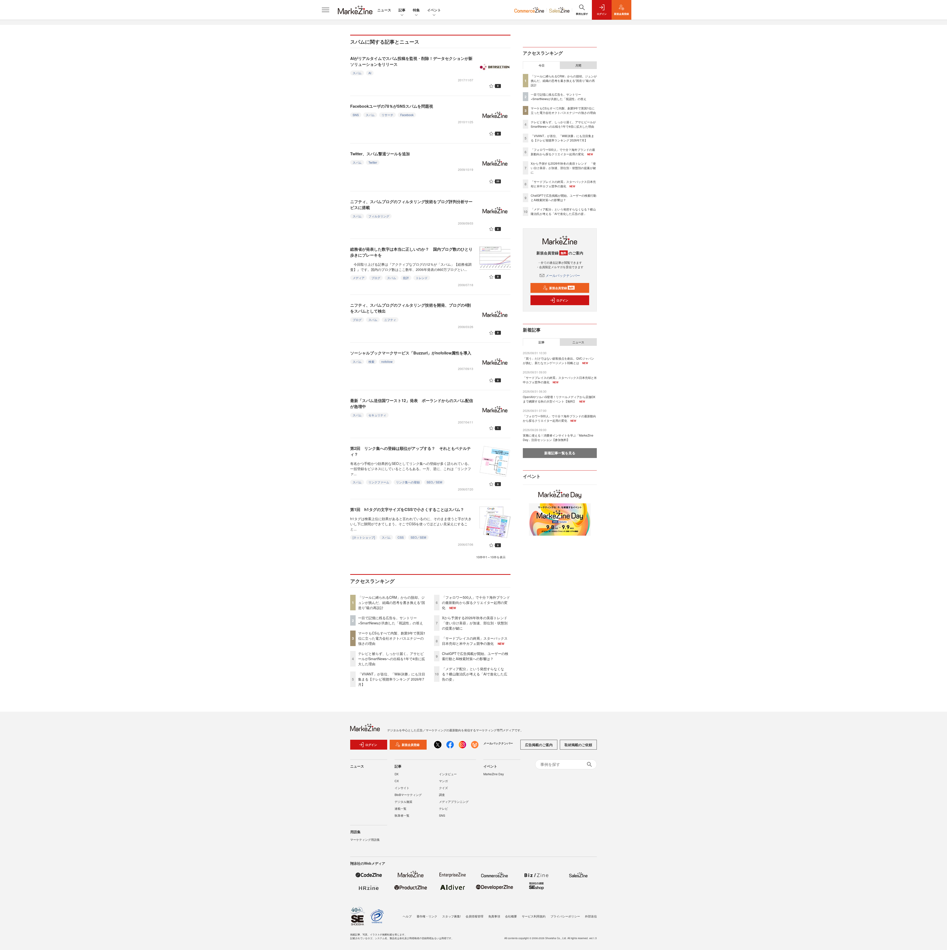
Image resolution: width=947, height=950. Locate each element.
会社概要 (511, 916)
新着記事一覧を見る (559, 452)
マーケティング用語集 (365, 839)
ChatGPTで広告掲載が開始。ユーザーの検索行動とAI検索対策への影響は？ (475, 656)
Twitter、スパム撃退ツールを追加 (380, 154)
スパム (357, 73)
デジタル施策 (403, 801)
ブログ (375, 278)
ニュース (384, 9)
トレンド (422, 278)
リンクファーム (378, 482)
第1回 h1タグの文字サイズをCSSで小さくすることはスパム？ (407, 509)
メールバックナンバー (563, 275)
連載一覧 (400, 808)
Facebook (407, 115)
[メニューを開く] (325, 10)
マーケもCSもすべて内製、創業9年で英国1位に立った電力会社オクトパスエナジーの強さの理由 (391, 638)
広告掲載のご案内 (539, 744)
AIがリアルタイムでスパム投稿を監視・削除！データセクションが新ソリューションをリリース (411, 61)
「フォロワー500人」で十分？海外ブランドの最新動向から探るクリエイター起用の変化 (476, 602)
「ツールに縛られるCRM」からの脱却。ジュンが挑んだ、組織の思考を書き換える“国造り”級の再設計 (391, 602)
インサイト (402, 788)
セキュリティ (377, 415)
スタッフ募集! (451, 916)
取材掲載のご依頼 (578, 744)
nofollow (387, 361)
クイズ (443, 788)
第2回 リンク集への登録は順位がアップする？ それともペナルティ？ (410, 451)
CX (397, 781)
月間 (578, 65)
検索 (371, 361)
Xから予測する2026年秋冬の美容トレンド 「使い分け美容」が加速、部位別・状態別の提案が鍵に (476, 623)
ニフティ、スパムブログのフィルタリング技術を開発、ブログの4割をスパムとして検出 (410, 308)
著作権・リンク (427, 916)
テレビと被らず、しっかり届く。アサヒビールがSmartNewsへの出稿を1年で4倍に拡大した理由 (391, 658)
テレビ (443, 808)
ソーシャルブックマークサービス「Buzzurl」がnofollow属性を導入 (410, 353)
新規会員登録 (561, 288)
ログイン (562, 300)
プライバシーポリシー (565, 916)
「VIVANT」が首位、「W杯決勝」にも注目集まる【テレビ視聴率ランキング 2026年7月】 (391, 679)
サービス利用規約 (534, 916)
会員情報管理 (474, 916)
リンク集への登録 (408, 482)
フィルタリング (378, 216)
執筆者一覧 (402, 815)
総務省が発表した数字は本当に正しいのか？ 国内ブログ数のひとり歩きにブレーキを (411, 252)
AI (369, 73)
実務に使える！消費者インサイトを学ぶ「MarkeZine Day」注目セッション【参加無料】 (558, 437)
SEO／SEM (434, 482)
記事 (402, 9)
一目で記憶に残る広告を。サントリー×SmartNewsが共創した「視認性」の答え (390, 620)
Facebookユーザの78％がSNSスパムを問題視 (391, 106)
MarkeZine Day (493, 774)
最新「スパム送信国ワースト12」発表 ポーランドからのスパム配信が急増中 (411, 403)
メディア (358, 278)
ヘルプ (407, 916)
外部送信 (591, 916)
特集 (416, 9)
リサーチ (387, 115)
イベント (434, 9)
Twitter (372, 162)
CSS (401, 537)
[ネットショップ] (364, 537)
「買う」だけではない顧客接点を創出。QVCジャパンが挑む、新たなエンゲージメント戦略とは (558, 360)
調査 (442, 794)
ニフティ (390, 319)
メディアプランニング (454, 801)
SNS (356, 115)
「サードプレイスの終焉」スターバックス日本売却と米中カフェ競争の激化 (475, 641)
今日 (542, 65)
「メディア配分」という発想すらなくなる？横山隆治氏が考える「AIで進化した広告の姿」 (474, 674)
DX (397, 774)
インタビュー (448, 774)
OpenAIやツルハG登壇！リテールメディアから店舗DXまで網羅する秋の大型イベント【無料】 (559, 399)
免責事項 (494, 916)
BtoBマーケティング (408, 794)
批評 (406, 278)
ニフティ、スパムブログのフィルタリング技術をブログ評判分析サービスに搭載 (411, 204)
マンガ (443, 781)
